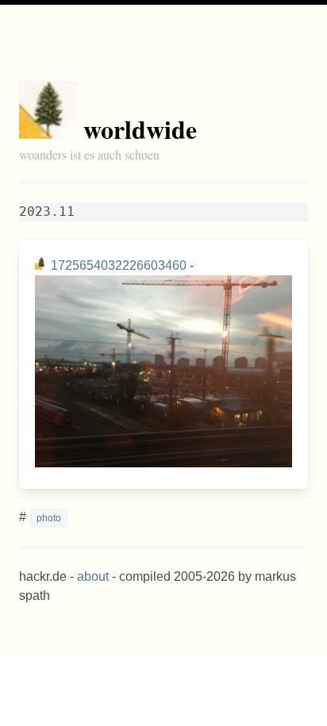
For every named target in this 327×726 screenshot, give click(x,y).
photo (49, 518)
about (93, 576)
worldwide (140, 129)
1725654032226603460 (119, 265)
